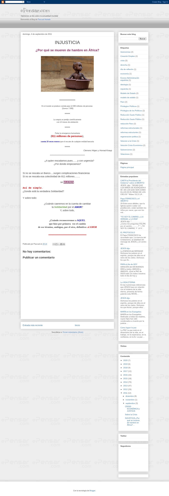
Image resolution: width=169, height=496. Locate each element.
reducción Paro (126, 124)
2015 (125, 378)
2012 (125, 389)
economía (124, 74)
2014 (125, 382)
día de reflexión (126, 69)
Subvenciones (126, 150)
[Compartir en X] (59, 244)
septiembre (130, 403)
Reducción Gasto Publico (130, 115)
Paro (122, 102)
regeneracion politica (129, 137)
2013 (125, 386)
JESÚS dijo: (125, 248)
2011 (125, 393)
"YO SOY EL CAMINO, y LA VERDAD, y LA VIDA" (131, 218)
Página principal (127, 167)
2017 (125, 371)
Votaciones (125, 154)
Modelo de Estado (128, 93)
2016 (125, 375)
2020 (125, 360)
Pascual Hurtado (44, 19)
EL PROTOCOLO (127, 232)
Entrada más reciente (33, 325)
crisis (122, 60)
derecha (123, 65)
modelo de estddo (127, 97)
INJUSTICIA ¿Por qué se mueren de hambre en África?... (132, 421)
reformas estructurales (129, 128)
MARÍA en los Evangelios (130, 312)
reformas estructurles (129, 132)
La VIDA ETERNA (127, 282)
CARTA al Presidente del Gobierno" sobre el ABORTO (132, 182)
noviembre (130, 400)
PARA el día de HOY (128, 264)
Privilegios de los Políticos (131, 111)
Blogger (92, 491)
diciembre (130, 396)
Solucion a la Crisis (128, 141)
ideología (124, 84)
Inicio (77, 325)
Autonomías (125, 52)
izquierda (124, 89)
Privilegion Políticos (128, 106)
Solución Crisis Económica (131, 145)
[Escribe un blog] (56, 244)
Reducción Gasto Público (130, 119)
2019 (125, 364)
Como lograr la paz (128, 328)
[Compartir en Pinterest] (64, 244)
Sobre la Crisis (131, 414)
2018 (125, 368)
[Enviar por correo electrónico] (54, 244)
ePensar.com (35, 10)
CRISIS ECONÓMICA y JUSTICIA (132, 408)
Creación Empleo (127, 56)
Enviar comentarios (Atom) (73, 332)
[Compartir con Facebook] (61, 244)
